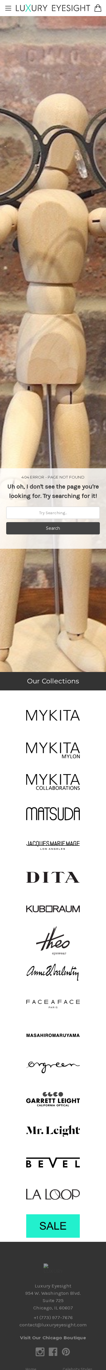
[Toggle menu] (8, 8)
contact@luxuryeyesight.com (53, 1325)
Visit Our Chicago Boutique (53, 1337)
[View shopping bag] (98, 8)
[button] (53, 715)
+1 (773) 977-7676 (53, 1317)
